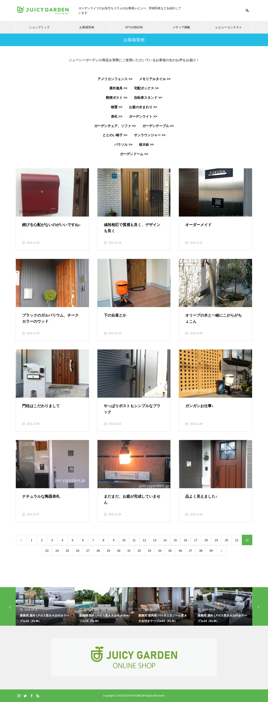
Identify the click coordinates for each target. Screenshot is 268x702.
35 (170, 550)
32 (139, 550)
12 (144, 540)
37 (190, 550)
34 (159, 550)
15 (175, 540)
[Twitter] (25, 696)
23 (47, 550)
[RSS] (38, 696)
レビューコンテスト (228, 27)
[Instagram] (19, 696)
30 (118, 550)
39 (211, 550)
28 (98, 550)
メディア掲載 (181, 27)
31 (129, 550)
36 (180, 550)
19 (216, 540)
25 (67, 550)
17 (195, 540)
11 (134, 540)
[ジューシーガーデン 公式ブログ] (43, 10)
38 (200, 550)
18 (206, 540)
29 (108, 550)
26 (77, 550)
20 (226, 540)
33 (149, 550)
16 (185, 540)
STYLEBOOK (134, 27)
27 (88, 550)
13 (154, 540)
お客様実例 (86, 27)
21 (236, 540)
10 (124, 540)
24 (57, 550)
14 (165, 540)
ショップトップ (39, 27)
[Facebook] (31, 696)
